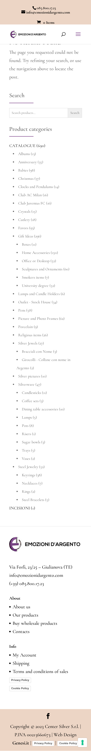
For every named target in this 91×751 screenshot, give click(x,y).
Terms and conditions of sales (40, 671)
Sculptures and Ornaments (42, 269)
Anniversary (27, 162)
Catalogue (22, 145)
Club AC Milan (30, 195)
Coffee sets (30, 401)
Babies (23, 170)
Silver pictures (29, 376)
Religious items (29, 335)
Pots (25, 425)
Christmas (25, 178)
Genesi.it (20, 743)
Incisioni (19, 508)
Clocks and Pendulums (35, 186)
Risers (26, 433)
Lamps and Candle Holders (39, 293)
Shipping (21, 663)
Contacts (21, 631)
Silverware (26, 384)
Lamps (27, 417)
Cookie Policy (20, 688)
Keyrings (28, 475)
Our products (25, 615)
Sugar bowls (31, 442)
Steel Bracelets (33, 499)
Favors (23, 228)
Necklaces (29, 483)
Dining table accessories (40, 409)
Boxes (26, 244)
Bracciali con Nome (37, 351)
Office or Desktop (36, 260)
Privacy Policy (20, 680)
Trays (26, 450)
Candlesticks (31, 392)
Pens (21, 310)
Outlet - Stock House (34, 302)
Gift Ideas (25, 236)
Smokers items (33, 277)
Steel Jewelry (28, 466)
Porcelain (25, 326)
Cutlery (24, 219)
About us (21, 607)
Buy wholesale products (35, 623)
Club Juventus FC (31, 203)
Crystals (24, 211)
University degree (35, 285)
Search (74, 113)
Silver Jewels (27, 343)
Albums (24, 153)
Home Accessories (36, 252)
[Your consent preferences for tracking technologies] (82, 742)
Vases (26, 458)
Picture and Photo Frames (38, 318)
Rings (26, 491)
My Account (24, 655)
